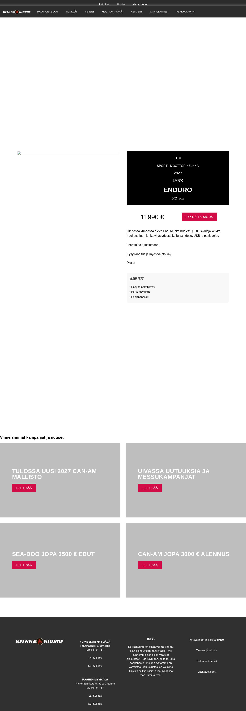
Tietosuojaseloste (206, 650)
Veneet (89, 11)
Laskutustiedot (206, 671)
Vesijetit (136, 11)
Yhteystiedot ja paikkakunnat (206, 639)
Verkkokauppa (185, 11)
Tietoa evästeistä (206, 661)
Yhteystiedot (140, 4)
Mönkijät (71, 11)
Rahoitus (104, 4)
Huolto (121, 4)
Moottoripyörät (112, 11)
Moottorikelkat (47, 11)
